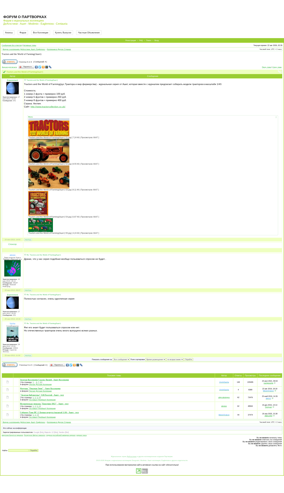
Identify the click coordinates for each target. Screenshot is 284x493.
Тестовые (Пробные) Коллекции (42, 400)
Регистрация (130, 40)
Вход (156, 40)
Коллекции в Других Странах (59, 49)
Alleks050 (268, 416)
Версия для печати (9, 67)
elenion (224, 406)
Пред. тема (266, 67)
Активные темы (29, 45)
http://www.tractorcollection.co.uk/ (48, 106)
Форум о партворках (25, 17)
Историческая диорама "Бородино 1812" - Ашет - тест (44, 404)
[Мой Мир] (46, 67)
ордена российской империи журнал (60, 435)
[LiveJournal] (50, 67)
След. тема (277, 67)
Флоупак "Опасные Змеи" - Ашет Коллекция (40, 388)
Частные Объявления (89, 32)
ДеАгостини (131, 456)
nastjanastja (268, 383)
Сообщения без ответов (12, 45)
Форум (23, 32)
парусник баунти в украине (12, 435)
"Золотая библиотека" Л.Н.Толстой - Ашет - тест (42, 395)
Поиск (148, 40)
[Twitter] (40, 67)
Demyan (268, 407)
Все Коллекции (40, 32)
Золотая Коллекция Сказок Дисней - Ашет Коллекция (44, 380)
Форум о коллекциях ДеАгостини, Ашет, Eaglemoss (24, 49)
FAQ (141, 40)
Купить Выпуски (63, 32)
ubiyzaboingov (224, 397)
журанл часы (81, 435)
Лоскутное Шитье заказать (34, 435)
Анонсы (9, 32)
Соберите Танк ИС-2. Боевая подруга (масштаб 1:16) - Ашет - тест (49, 412)
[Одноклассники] (43, 67)
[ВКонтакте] (36, 67)
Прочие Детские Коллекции (40, 384)
